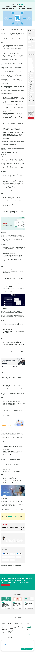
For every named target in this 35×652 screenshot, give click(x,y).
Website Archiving (11, 638)
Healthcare (3, 635)
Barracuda (22, 624)
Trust (1, 649)
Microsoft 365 (23, 628)
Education (3, 631)
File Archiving (10, 637)
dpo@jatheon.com (30, 116)
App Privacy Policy (17, 630)
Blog (15, 627)
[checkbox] (30, 59)
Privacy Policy (5, 644)
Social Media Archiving (10, 632)
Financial (3, 632)
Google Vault (23, 626)
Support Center (29, 627)
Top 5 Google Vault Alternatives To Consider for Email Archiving (13, 527)
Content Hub (16, 623)
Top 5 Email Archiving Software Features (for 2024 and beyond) (12, 529)
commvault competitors (17, 565)
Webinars (15, 624)
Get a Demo (5, 584)
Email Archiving (10, 630)
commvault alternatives (7, 565)
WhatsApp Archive (11, 626)
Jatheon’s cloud (10, 516)
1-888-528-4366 (29, 632)
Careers (15, 628)
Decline (30, 648)
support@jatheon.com (30, 626)
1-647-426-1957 (29, 624)
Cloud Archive (4, 623)
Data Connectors (4, 627)
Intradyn (22, 627)
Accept (24, 648)
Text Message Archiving (10, 634)
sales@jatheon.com (30, 634)
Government (4, 633)
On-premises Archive (4, 625)
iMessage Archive (11, 624)
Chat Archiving (10, 636)
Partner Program (17, 626)
